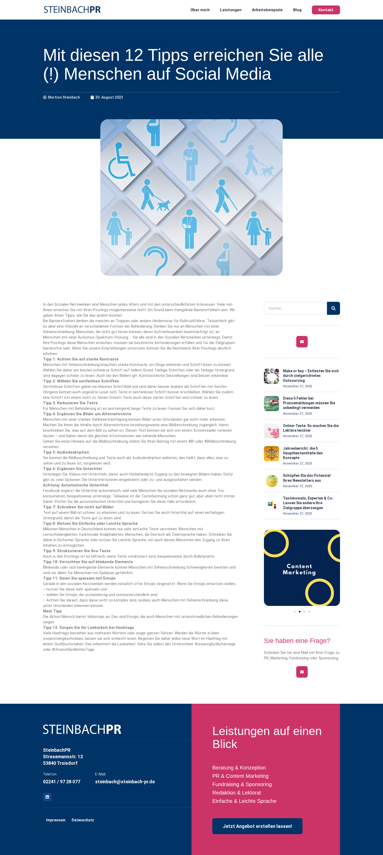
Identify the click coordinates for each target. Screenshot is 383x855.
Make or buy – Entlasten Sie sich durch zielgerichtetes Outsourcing (311, 375)
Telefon (50, 774)
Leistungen (231, 10)
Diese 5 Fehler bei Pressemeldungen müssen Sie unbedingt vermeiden (309, 403)
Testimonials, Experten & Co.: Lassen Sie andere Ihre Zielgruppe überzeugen (308, 503)
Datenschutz (83, 820)
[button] (295, 611)
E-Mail (100, 774)
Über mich (200, 10)
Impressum (55, 820)
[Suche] (333, 308)
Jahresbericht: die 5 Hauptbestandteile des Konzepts (303, 453)
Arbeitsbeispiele (267, 10)
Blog (297, 10)
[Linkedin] (47, 797)
